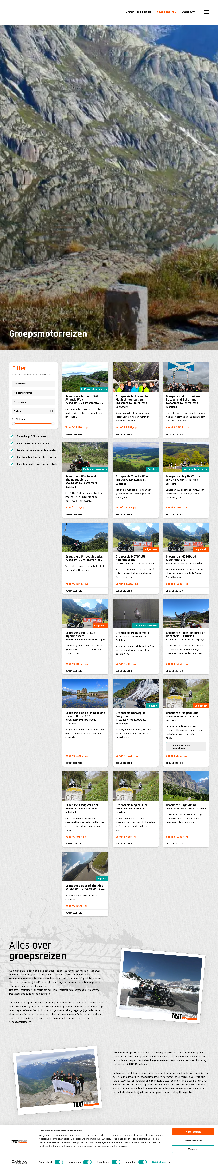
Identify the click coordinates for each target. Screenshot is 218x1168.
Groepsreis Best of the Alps (84, 886)
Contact (188, 12)
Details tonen (159, 1162)
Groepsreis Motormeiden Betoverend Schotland (183, 398)
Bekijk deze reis (73, 434)
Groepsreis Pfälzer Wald (132, 633)
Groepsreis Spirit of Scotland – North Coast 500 (85, 714)
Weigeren (193, 1149)
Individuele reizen (138, 12)
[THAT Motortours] (27, 12)
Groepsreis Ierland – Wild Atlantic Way (82, 398)
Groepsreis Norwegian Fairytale (131, 714)
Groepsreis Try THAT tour (183, 476)
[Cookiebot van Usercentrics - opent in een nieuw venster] (19, 1162)
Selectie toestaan (193, 1140)
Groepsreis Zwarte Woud (133, 476)
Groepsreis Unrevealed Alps (84, 557)
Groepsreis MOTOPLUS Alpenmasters (131, 558)
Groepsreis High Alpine (181, 805)
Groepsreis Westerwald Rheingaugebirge (81, 478)
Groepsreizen (166, 12)
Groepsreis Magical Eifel (182, 713)
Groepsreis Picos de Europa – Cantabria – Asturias (185, 634)
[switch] (87, 1162)
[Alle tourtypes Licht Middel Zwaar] (33, 403)
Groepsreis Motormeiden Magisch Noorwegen (132, 398)
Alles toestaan (193, 1132)
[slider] (13, 423)
